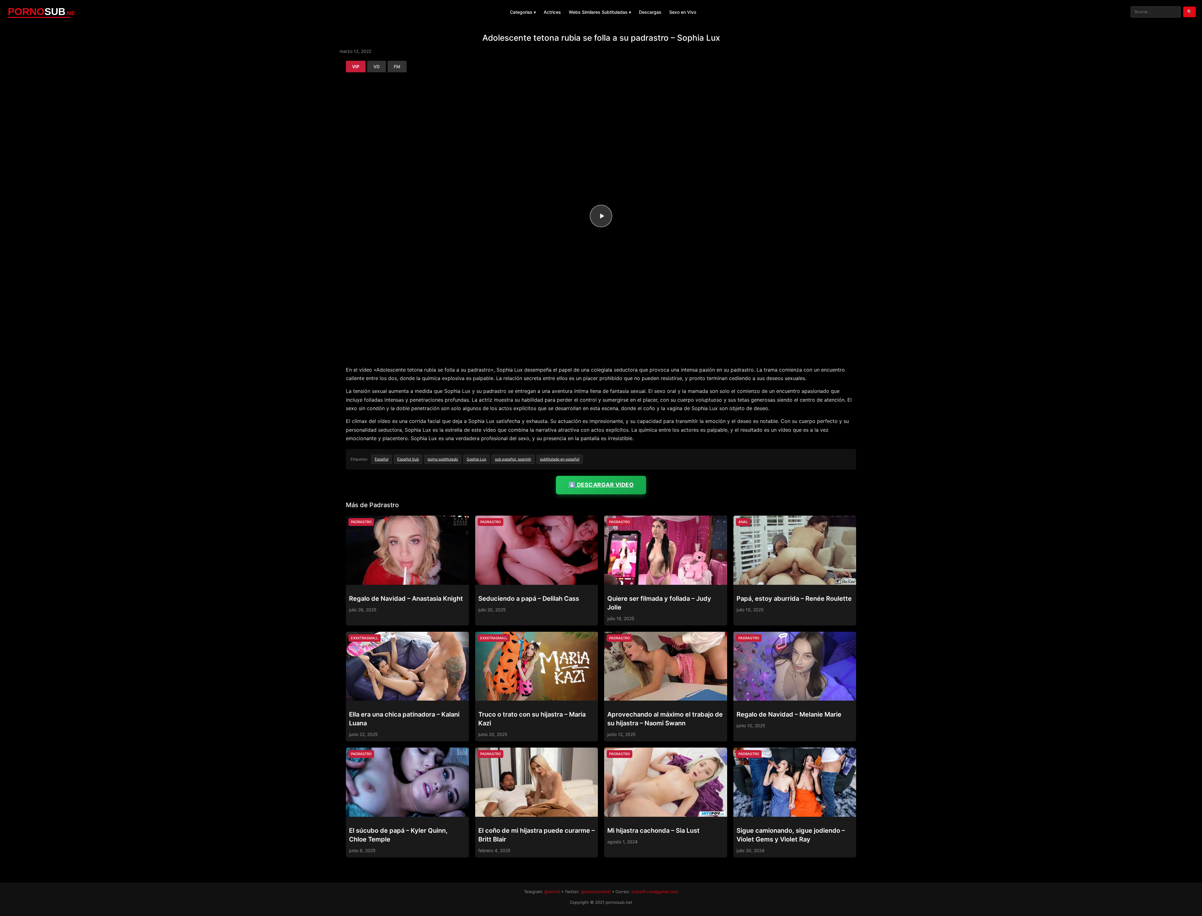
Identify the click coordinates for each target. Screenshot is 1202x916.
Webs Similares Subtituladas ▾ (600, 12)
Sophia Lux (476, 459)
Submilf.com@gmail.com (654, 891)
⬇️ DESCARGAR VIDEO (601, 484)
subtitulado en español (559, 459)
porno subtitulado (443, 459)
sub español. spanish (513, 459)
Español (381, 459)
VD (376, 66)
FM (397, 66)
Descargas (650, 12)
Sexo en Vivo (682, 12)
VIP (355, 66)
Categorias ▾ (523, 12)
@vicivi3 (552, 891)
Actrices (552, 12)
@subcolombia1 (596, 891)
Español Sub (408, 459)
